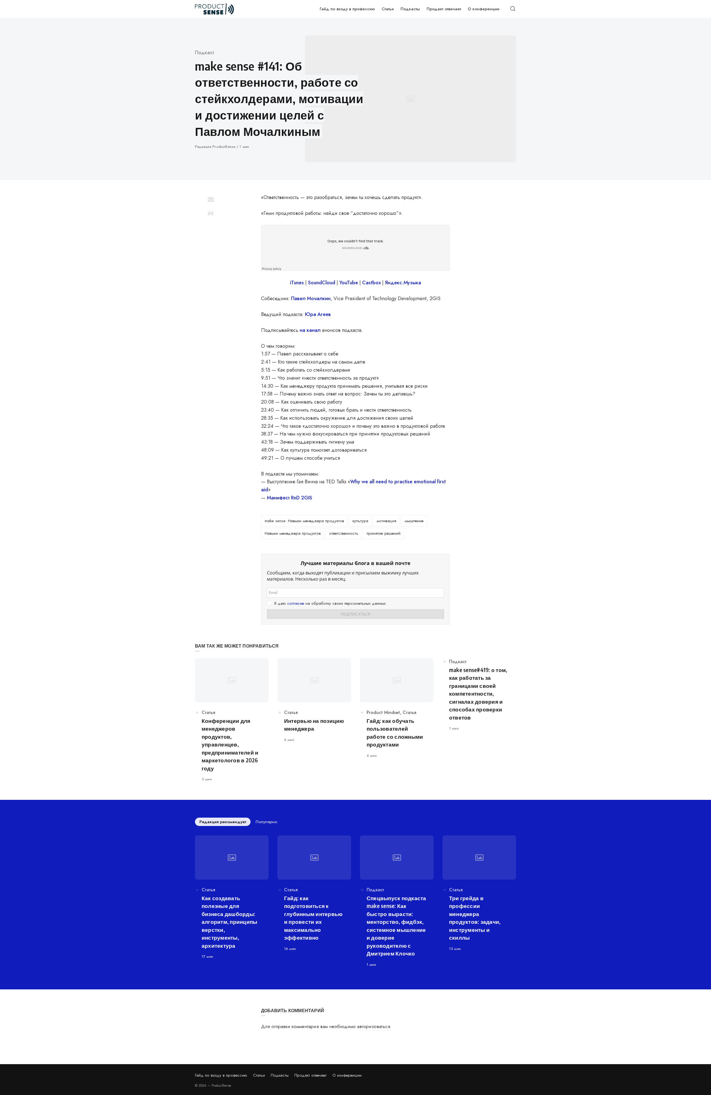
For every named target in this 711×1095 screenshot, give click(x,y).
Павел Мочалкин (311, 298)
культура (360, 521)
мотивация (386, 521)
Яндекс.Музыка (403, 282)
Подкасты (280, 1075)
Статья (208, 712)
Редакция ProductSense (215, 146)
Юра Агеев (318, 314)
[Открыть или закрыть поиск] (512, 8)
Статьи (259, 1075)
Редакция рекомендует (222, 822)
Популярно (266, 822)
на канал (310, 330)
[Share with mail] (211, 199)
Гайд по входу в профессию (221, 1075)
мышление (414, 521)
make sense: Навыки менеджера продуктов (304, 521)
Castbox (371, 282)
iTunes (297, 282)
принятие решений (383, 533)
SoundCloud (321, 282)
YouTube (348, 282)
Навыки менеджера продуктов (293, 533)
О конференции (347, 1075)
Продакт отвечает (310, 1075)
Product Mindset (383, 712)
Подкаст (204, 52)
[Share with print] (211, 213)
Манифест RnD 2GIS (289, 497)
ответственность (343, 533)
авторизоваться (373, 1026)
